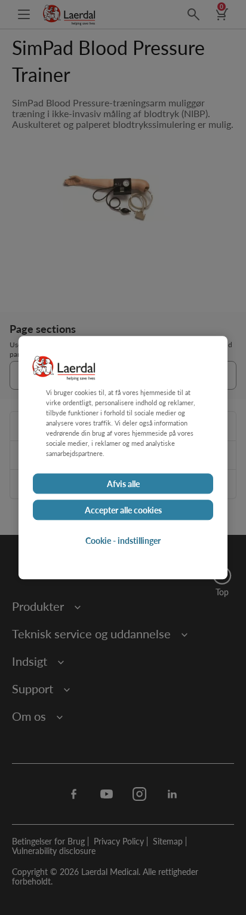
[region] (123, 457)
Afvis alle (123, 483)
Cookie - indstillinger (123, 540)
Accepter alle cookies (123, 510)
